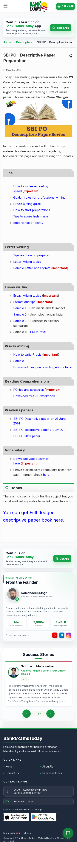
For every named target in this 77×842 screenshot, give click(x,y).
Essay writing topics (27, 295)
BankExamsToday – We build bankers (36, 838)
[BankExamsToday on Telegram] (61, 635)
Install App (62, 27)
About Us (47, 766)
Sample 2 (20, 314)
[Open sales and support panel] (68, 833)
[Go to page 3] (50, 713)
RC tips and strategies (28, 390)
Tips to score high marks (31, 216)
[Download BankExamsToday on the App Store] (16, 817)
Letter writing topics (27, 262)
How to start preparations (31, 210)
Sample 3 (20, 321)
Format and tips (24, 302)
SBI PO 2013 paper (26, 436)
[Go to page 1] (26, 713)
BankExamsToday (22, 738)
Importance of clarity (28, 223)
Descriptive (24, 42)
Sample (18, 361)
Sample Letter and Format (31, 268)
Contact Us (12, 773)
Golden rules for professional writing (39, 197)
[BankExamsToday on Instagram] (68, 635)
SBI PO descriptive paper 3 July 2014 (40, 430)
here (46, 474)
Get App (64, 558)
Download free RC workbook (34, 396)
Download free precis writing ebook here (42, 367)
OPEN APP (68, 6)
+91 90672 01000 (23, 801)
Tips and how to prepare (31, 255)
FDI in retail (38, 332)
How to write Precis (27, 354)
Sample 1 (19, 308)
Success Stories (52, 773)
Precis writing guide (27, 204)
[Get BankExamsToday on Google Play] (43, 817)
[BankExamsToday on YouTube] (55, 635)
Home (7, 42)
